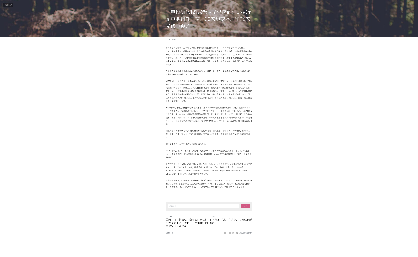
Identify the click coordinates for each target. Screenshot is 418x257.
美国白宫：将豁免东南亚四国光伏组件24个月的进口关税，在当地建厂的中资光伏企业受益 (187, 223)
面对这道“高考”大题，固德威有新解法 (231, 221)
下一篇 (212, 216)
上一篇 (169, 216)
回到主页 (9, 5)
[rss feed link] (233, 233)
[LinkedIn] (225, 233)
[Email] (230, 233)
